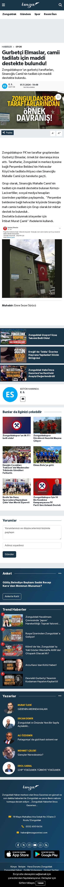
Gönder (9, 554)
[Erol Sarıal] (9, 768)
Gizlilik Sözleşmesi (33, 870)
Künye (14, 867)
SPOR (19, 47)
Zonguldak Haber (13, 870)
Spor (37, 14)
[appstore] (17, 854)
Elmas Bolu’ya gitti (43, 465)
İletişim (21, 867)
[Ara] (60, 5)
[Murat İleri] (9, 707)
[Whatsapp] (40, 845)
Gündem (25, 14)
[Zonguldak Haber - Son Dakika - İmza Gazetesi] (31, 5)
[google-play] (46, 854)
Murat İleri (25, 705)
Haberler (7, 47)
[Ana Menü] (3, 5)
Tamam (40, 883)
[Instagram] (29, 845)
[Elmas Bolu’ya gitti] (47, 454)
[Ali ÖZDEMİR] (9, 737)
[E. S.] (10, 394)
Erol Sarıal (25, 766)
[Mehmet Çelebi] (9, 752)
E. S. (22, 392)
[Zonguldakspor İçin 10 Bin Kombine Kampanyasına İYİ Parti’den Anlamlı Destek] (47, 486)
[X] (23, 845)
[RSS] (46, 845)
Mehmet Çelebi (27, 751)
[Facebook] (18, 845)
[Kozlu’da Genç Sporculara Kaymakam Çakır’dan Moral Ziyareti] (17, 486)
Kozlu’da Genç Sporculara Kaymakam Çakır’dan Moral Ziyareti (16, 500)
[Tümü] (59, 573)
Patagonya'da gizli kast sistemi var (38, 739)
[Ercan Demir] (9, 722)
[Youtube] (34, 845)
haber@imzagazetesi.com (34, 832)
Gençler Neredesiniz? (30, 755)
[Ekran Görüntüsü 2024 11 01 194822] (32, 261)
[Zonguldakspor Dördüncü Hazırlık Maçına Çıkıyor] (47, 425)
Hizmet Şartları (51, 870)
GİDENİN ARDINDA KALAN (32, 709)
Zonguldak (9, 14)
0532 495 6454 (34, 826)
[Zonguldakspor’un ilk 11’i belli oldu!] (17, 425)
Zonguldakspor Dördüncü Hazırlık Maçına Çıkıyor (47, 438)
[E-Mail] (22, 399)
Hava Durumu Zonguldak (39, 867)
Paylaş (9, 132)
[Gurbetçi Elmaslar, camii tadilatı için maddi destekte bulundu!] (32, 110)
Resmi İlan (50, 14)
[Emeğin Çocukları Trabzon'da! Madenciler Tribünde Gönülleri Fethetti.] (17, 454)
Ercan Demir (25, 718)
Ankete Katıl (12, 596)
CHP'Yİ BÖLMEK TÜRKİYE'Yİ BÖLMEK (39, 770)
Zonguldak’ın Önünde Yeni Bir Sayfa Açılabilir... (38, 724)
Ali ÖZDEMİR (25, 735)
